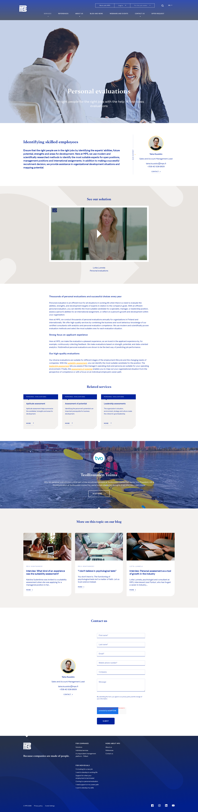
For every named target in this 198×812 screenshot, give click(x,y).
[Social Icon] (153, 805)
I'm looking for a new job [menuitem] (84, 769)
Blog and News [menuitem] (96, 14)
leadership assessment (59, 366)
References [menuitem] (63, 14)
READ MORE (98, 494)
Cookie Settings (50, 806)
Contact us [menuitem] (140, 14)
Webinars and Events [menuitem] (119, 14)
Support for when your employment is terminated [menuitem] (85, 777)
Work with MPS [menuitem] (104, 5)
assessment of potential (81, 369)
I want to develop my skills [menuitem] (85, 788)
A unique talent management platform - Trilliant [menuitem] (86, 755)
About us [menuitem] (79, 14)
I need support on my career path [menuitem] (87, 785)
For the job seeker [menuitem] (140, 5)
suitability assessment (77, 363)
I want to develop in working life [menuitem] (86, 772)
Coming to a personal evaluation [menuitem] (87, 781)
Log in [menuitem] (120, 5)
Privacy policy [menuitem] (38, 806)
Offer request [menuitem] (157, 14)
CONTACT (155, 171)
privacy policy (126, 697)
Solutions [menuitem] (79, 747)
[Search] (162, 5)
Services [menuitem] (47, 14)
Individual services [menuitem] (82, 750)
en (169, 5)
